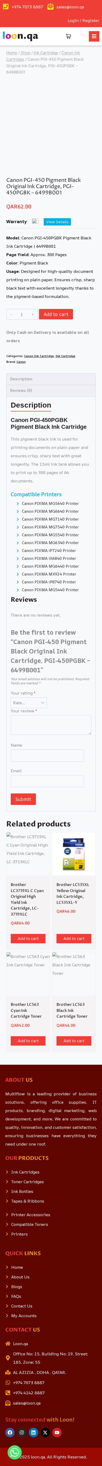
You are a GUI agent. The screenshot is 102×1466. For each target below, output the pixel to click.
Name (16, 745)
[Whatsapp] (15, 1452)
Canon (21, 362)
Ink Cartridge (65, 356)
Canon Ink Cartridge (39, 356)
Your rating (23, 693)
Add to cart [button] (28, 938)
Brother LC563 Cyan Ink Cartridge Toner (26, 1010)
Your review (24, 711)
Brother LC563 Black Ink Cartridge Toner (72, 1010)
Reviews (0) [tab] (21, 390)
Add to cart (56, 314)
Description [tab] (21, 378)
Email (16, 771)
